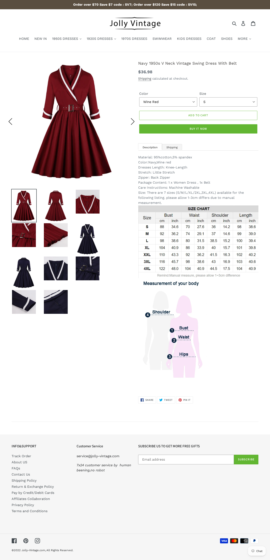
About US (19, 462)
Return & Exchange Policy (33, 487)
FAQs (16, 468)
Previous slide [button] (10, 121)
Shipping (144, 78)
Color (143, 94)
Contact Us (21, 474)
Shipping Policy (24, 480)
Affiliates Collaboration (31, 499)
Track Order (21, 456)
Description (150, 147)
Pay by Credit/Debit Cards (33, 493)
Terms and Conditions (29, 511)
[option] (71, 121)
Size (202, 94)
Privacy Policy (23, 505)
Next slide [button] (132, 121)
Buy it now (198, 129)
